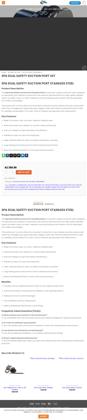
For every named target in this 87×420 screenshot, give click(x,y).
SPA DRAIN (64, 187)
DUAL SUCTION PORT (34, 185)
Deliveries (41, 407)
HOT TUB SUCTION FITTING (50, 185)
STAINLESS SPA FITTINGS (36, 189)
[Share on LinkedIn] (22, 155)
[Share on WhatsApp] (3, 155)
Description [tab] (38, 204)
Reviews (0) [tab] (49, 204)
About (48, 407)
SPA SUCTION (9, 189)
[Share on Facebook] (7, 155)
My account (56, 407)
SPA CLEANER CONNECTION (51, 187)
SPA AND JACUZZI (33, 9)
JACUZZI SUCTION (65, 185)
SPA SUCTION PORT (20, 189)
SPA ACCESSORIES (35, 187)
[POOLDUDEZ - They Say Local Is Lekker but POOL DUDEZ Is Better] (43, 2)
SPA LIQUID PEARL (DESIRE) (43, 388)
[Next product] (41, 13)
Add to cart (24, 172)
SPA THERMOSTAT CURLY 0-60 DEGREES (15, 389)
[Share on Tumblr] (26, 155)
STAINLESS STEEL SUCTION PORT (54, 189)
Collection (32, 407)
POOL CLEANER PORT (22, 187)
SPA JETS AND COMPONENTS (57, 9)
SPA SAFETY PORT (74, 187)
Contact (66, 407)
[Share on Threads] (15, 155)
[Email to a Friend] (19, 155)
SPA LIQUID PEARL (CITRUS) (72, 388)
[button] (3, 2)
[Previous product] (45, 13)
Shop (24, 407)
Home (19, 9)
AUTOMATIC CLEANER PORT (18, 185)
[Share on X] (11, 155)
